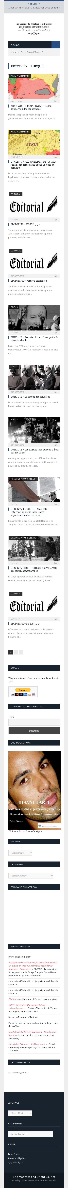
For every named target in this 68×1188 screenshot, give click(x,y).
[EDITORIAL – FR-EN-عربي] (34, 205)
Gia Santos (13, 999)
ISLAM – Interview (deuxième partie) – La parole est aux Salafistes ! (32, 1047)
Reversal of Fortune (28, 1017)
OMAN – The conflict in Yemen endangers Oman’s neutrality (32, 1010)
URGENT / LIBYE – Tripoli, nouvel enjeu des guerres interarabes (34, 569)
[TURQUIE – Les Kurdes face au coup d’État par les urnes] (34, 431)
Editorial (16, 194)
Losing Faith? (24, 956)
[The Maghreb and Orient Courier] (34, 27)
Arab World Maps (20, 75)
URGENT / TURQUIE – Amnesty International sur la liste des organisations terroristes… (29, 512)
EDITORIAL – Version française (29, 280)
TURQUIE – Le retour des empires (30, 396)
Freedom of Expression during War (39, 999)
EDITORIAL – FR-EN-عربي (25, 224)
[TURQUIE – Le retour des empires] (34, 378)
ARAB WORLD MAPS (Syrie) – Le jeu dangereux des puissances (31, 107)
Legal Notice (14, 1154)
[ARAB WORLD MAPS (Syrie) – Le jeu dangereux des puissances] (34, 87)
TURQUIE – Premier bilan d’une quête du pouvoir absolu (34, 339)
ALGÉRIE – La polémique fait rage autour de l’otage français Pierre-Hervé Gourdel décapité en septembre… (33, 972)
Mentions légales (16, 1158)
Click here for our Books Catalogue (25, 831)
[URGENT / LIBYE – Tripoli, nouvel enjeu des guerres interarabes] (34, 549)
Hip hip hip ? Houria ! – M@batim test (26, 1044)
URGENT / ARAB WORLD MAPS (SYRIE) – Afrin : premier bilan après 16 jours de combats (34, 164)
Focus (14, 307)
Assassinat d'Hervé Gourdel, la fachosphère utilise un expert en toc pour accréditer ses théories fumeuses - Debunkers (32, 966)
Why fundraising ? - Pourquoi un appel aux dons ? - (33, 677)
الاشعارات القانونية (16, 1162)
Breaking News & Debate (23, 479)
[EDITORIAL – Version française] (34, 262)
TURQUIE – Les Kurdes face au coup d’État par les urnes (35, 451)
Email (11, 717)
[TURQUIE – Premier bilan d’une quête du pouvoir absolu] (34, 318)
